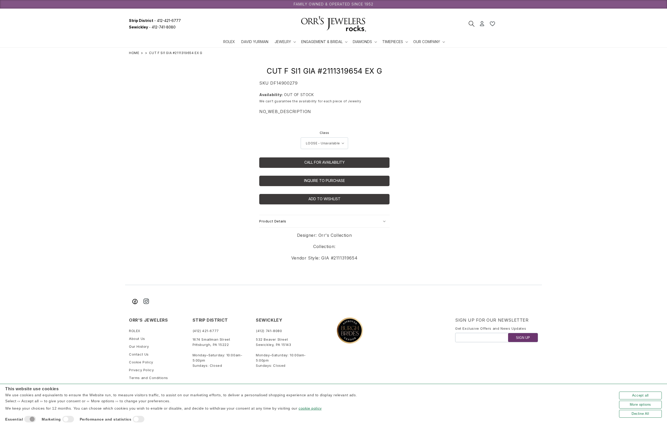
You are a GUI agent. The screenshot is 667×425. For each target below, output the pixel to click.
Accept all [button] (640, 395)
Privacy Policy (141, 370)
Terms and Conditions (148, 378)
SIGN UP (523, 338)
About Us (137, 339)
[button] (284, 41)
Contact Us (139, 354)
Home (134, 53)
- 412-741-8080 (152, 27)
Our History (139, 346)
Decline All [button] (640, 414)
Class (324, 133)
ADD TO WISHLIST (324, 199)
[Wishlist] (492, 24)
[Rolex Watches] (518, 24)
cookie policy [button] (310, 408)
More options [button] (640, 404)
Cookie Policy (141, 362)
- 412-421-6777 (155, 20)
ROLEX (134, 331)
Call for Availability (324, 162)
